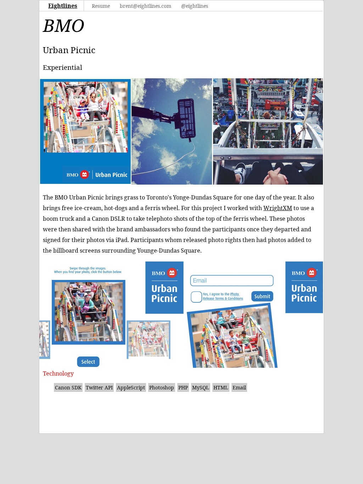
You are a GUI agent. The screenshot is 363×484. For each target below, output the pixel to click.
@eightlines (194, 5)
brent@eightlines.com (145, 5)
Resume (101, 5)
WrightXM (277, 208)
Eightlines (62, 6)
